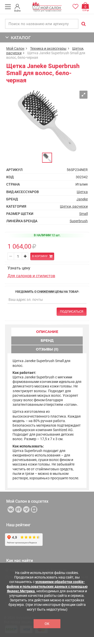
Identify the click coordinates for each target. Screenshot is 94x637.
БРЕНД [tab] (47, 340)
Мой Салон (15, 48)
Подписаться (71, 311)
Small (83, 214)
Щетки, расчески (74, 206)
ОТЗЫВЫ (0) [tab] (47, 349)
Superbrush (79, 221)
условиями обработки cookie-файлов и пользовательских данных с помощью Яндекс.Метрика (47, 586)
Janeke (82, 199)
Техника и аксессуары (48, 48)
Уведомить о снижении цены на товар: (47, 292)
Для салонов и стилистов (31, 275)
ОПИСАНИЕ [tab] (47, 331)
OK (47, 624)
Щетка (82, 192)
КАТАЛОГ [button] (20, 37)
